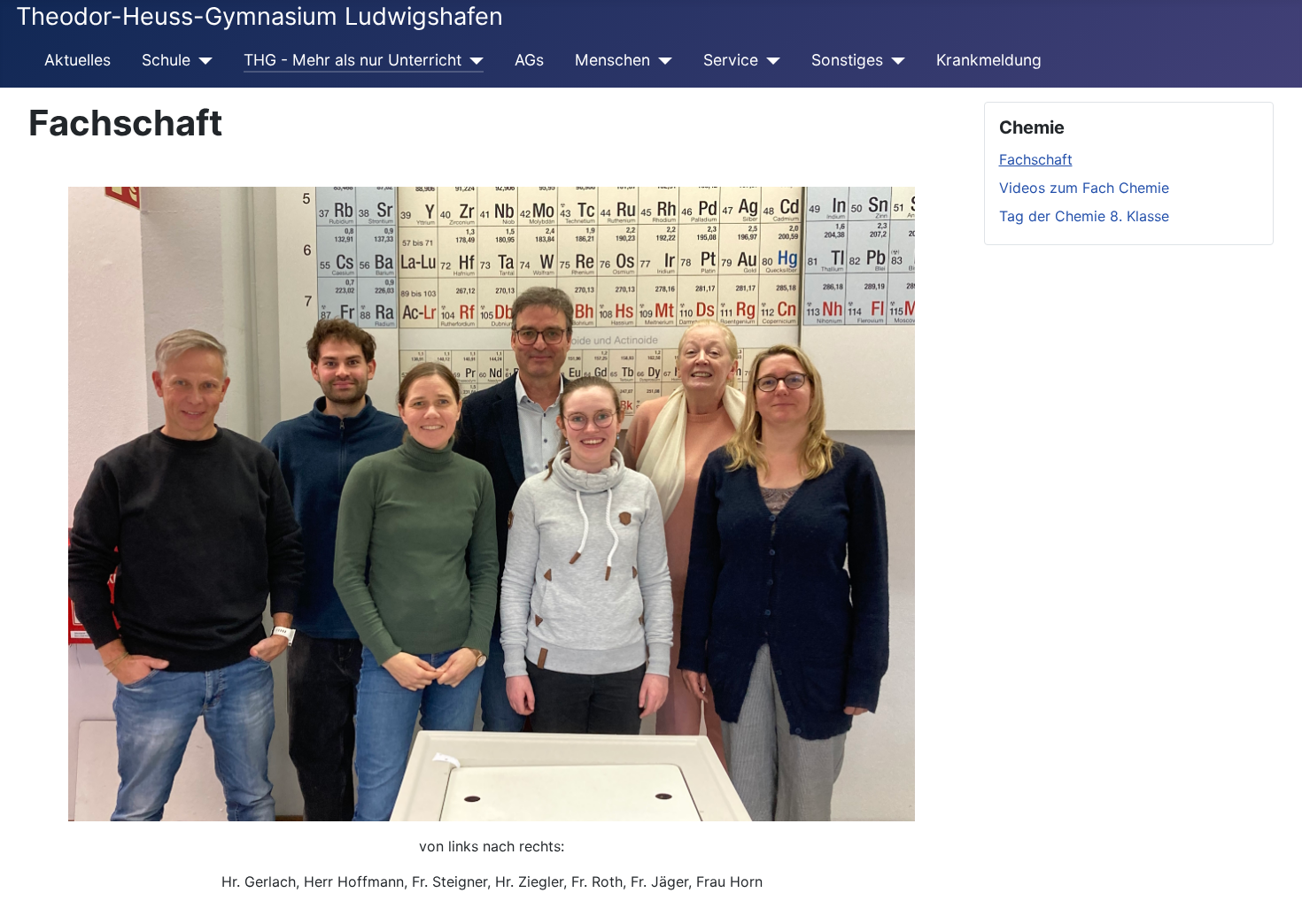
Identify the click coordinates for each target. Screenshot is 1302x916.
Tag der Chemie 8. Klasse (1084, 216)
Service (730, 59)
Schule (166, 59)
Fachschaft (1036, 159)
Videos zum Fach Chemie (1084, 187)
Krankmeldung (989, 59)
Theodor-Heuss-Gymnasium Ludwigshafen (259, 16)
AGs (529, 59)
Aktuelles (77, 59)
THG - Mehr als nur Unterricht (352, 59)
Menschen (612, 59)
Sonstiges (847, 59)
